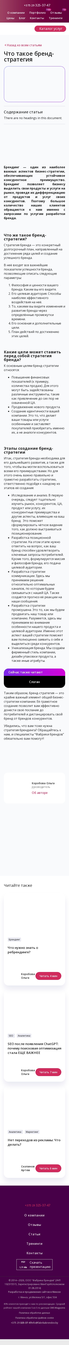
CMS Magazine (57, 1307)
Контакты (37, 18)
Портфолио (37, 12)
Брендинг (14, 939)
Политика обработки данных (34, 1312)
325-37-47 (43, 5)
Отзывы (56, 12)
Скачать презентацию (35, 1264)
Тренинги (55, 18)
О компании (16, 12)
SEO (11, 1035)
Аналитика (24, 1035)
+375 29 (29, 5)
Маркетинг (32, 1132)
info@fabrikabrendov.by (44, 1322)
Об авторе (40, 793)
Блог (22, 18)
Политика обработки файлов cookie (34, 1317)
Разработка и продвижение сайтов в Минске (34, 1292)
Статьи (34, 1234)
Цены (10, 18)
